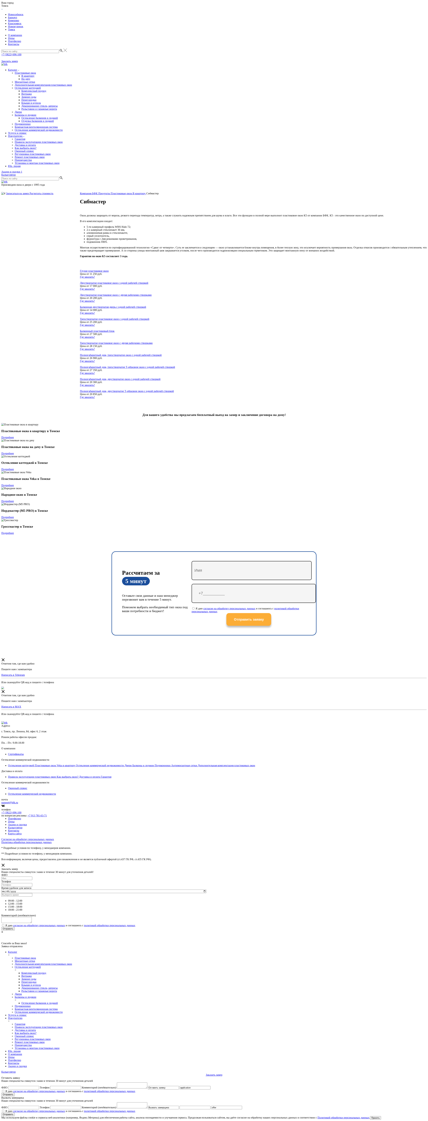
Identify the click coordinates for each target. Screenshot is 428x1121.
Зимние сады (28, 97)
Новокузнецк (15, 26)
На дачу (25, 78)
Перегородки (28, 100)
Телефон (44, 1087)
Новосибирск (15, 14)
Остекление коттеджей (28, 87)
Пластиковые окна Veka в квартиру (55, 765)
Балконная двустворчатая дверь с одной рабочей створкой (113, 307)
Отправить (8, 928)
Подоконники (23, 124)
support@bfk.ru (9, 802)
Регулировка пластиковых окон (33, 154)
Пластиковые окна (25, 72)
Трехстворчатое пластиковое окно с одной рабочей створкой (114, 319)
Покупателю (15, 136)
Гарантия (20, 139)
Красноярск (14, 23)
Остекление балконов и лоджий (39, 118)
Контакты (13, 44)
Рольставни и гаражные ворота (39, 109)
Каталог (13, 69)
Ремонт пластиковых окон (30, 157)
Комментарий (99, 1087)
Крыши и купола (31, 103)
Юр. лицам (14, 166)
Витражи (26, 93)
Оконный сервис (24, 151)
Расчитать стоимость (41, 193)
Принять (375, 1118)
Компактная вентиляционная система (36, 127)
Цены (11, 38)
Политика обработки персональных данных (26, 842)
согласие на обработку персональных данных (229, 608)
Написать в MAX (11, 706)
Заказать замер (9, 61)
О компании (15, 35)
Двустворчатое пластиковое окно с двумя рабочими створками (116, 295)
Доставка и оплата (25, 145)
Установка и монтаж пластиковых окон (37, 163)
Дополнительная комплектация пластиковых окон (43, 84)
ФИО (4, 1087)
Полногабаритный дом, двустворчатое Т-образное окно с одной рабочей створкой (127, 391)
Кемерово (13, 20)
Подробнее (7, 437)
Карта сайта (15, 833)
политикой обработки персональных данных (109, 925)
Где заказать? (87, 276)
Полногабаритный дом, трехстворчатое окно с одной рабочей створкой (121, 355)
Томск (11, 29)
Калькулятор (8, 174)
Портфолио (14, 41)
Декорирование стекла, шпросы (39, 106)
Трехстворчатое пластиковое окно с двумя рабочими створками (116, 343)
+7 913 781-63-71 (37, 815)
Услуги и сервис (17, 133)
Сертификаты (16, 754)
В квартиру (27, 75)
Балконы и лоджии (25, 115)
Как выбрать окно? (25, 148)
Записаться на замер (18, 193)
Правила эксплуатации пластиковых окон (39, 142)
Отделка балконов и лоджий (37, 121)
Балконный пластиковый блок (97, 331)
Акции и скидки (11, 171)
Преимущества (23, 160)
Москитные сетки (25, 81)
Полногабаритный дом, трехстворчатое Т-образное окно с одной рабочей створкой (127, 367)
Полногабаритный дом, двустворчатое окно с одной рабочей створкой (120, 379)
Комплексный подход (33, 90)
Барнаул (12, 17)
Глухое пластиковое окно (94, 270)
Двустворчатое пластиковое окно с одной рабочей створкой (114, 283)
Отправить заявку (249, 619)
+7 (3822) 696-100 (11, 54)
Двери (18, 112)
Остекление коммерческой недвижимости (39, 130)
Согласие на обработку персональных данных (27, 839)
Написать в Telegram (13, 675)
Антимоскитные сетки (184, 765)
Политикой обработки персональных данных (343, 1117)
